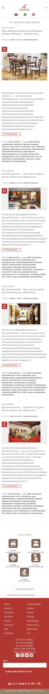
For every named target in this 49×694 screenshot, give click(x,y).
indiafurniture (15, 149)
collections (5, 147)
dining (12, 147)
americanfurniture (34, 142)
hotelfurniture (40, 147)
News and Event (8, 27)
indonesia (5, 265)
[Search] (46, 7)
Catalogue (8, 633)
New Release (33, 621)
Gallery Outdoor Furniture (36, 551)
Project (7, 621)
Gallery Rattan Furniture (13, 565)
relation (8, 277)
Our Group (8, 612)
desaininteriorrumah (8, 260)
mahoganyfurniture (8, 156)
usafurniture (30, 159)
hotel (33, 147)
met (15, 274)
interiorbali (24, 154)
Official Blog (32, 629)
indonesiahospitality (29, 265)
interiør (14, 272)
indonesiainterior (28, 151)
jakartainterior (27, 272)
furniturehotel (26, 147)
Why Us (30, 608)
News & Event (33, 625)
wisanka (37, 159)
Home (6, 604)
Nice (3, 277)
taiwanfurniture (7, 159)
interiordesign (31, 267)
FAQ (6, 629)
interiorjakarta (38, 269)
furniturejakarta (26, 260)
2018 (29, 257)
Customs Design (34, 604)
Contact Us (9, 625)
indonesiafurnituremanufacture (12, 151)
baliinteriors (35, 144)
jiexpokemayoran (7, 274)
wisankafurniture (7, 161)
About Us (8, 608)
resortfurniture (25, 156)
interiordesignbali (7, 385)
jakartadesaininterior (40, 387)
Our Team (8, 617)
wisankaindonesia (20, 161)
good (33, 260)
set (40, 156)
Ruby (32, 156)
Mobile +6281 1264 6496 (24, 649)
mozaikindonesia (23, 274)
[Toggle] (3, 594)
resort (17, 156)
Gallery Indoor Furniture (13, 551)
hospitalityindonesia (8, 262)
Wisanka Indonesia (30, 40)
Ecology (30, 617)
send (37, 156)
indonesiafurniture (38, 149)
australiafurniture (7, 144)
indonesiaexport (25, 149)
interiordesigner (7, 269)
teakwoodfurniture (19, 159)
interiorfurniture (34, 154)
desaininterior (36, 257)
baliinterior (26, 144)
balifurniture (18, 144)
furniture (18, 147)
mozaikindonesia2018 (37, 274)
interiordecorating (20, 267)
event (18, 260)
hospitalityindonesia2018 (24, 262)
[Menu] (3, 8)
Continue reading (11, 134)
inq (19, 154)
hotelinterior (6, 149)
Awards (30, 612)
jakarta (19, 272)
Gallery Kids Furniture (24, 580)
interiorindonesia (27, 269)
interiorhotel (17, 269)
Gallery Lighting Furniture (36, 565)
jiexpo (35, 272)
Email (5, 661)
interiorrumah (6, 272)
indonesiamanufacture (9, 154)
